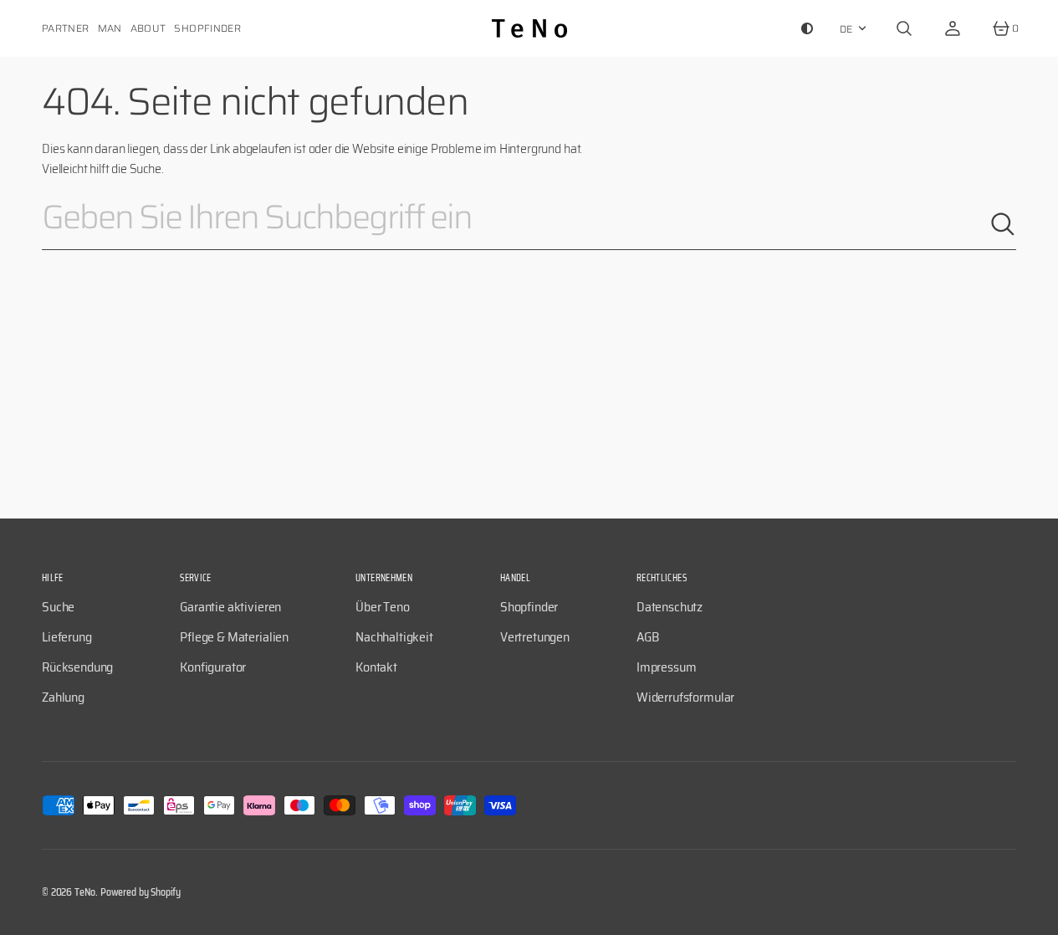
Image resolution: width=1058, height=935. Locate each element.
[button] (904, 28)
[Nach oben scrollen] (1038, 915)
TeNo (84, 892)
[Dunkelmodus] (807, 28)
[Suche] (1002, 224)
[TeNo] (529, 28)
